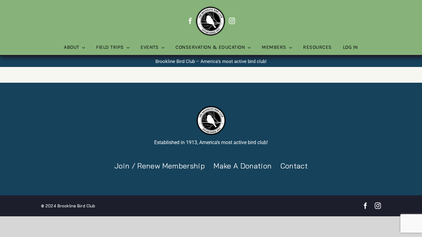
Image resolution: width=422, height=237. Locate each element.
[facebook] (190, 21)
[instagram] (232, 21)
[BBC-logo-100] (210, 7)
